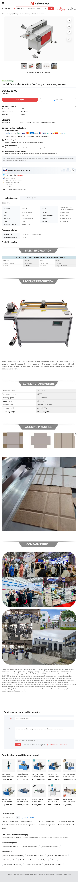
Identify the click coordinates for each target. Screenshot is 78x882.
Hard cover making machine (66, 821)
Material (4, 828)
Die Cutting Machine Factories (35, 855)
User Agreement (50, 874)
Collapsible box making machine (11, 825)
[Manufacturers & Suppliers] (39, 3)
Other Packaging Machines (10, 821)
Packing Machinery (25, 13)
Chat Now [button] (59, 100)
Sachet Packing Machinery (30, 846)
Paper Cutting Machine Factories (13, 855)
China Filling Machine (9, 860)
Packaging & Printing (12, 13)
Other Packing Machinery (38, 13)
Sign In (5, 189)
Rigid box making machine (46, 821)
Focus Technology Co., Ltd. (27, 874)
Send (18, 745)
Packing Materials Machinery (50, 846)
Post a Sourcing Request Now (57, 745)
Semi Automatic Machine (27, 860)
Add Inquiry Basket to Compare (39, 72)
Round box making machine (47, 825)
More (3, 868)
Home (3, 13)
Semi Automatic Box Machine (12, 864)
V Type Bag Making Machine (33, 864)
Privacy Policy (67, 874)
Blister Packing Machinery (11, 846)
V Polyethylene (43, 860)
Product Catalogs (28, 817)
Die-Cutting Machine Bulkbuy (53, 864)
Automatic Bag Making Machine (57, 855)
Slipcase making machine (27, 825)
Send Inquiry (20, 100)
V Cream (53, 860)
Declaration (59, 874)
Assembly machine (25, 821)
